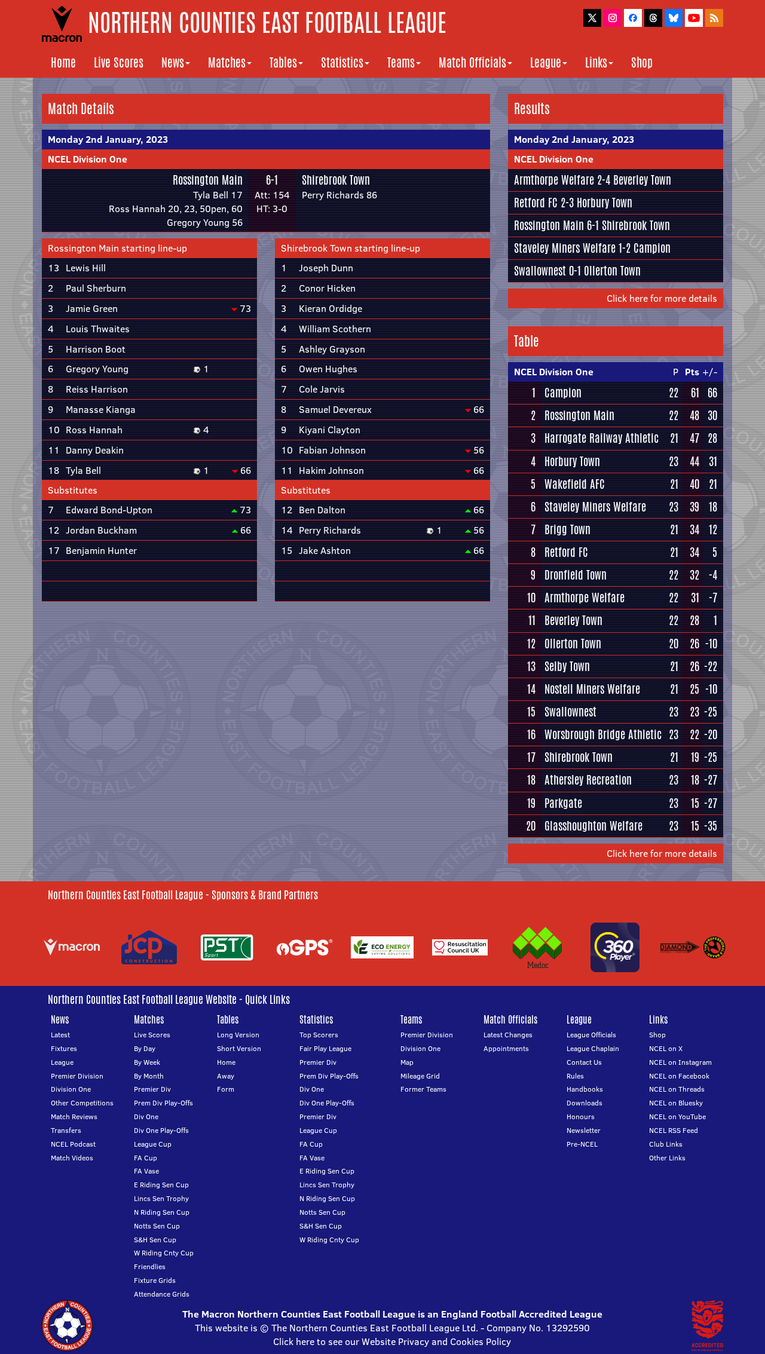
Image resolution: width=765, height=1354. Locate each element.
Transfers (66, 1130)
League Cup (153, 1144)
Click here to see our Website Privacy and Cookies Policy (392, 1341)
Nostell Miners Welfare (592, 689)
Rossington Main (208, 179)
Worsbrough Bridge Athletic (603, 734)
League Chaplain (593, 1048)
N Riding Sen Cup (161, 1212)
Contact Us (584, 1062)
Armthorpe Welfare (554, 179)
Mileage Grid (420, 1076)
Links (596, 62)
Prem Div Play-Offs (163, 1103)
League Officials (591, 1035)
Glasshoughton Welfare (593, 825)
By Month (149, 1076)
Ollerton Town (612, 270)
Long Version (238, 1035)
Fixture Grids (155, 1280)
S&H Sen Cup (155, 1239)
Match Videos (72, 1158)
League (545, 62)
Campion (652, 248)
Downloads (584, 1103)
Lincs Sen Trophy (161, 1198)
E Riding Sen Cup (161, 1185)
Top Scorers (318, 1035)
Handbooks (585, 1089)
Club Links (666, 1144)
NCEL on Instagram (680, 1062)
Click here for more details (662, 298)
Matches (227, 62)
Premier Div (152, 1089)
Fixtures (64, 1048)
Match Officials (472, 62)
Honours (581, 1116)
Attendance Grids (161, 1294)
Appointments (506, 1048)
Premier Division (77, 1076)
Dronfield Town (575, 574)
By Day (144, 1048)
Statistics (342, 62)
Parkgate (563, 803)
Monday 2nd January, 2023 (108, 139)
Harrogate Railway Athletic (601, 438)
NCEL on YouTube (677, 1116)
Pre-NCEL (582, 1144)
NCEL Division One (87, 159)
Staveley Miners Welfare (565, 248)
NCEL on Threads (677, 1089)
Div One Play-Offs (161, 1130)
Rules (575, 1076)
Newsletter (584, 1130)
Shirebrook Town (336, 179)
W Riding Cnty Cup (164, 1253)
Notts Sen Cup (157, 1226)
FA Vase (146, 1171)
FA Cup (145, 1158)
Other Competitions (82, 1103)
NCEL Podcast (73, 1144)
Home (63, 62)
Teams (401, 62)
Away (225, 1076)
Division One (71, 1089)
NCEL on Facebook (679, 1076)
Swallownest (540, 270)
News (172, 62)
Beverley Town (642, 179)
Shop (642, 62)
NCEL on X (666, 1048)
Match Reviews (74, 1116)
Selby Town (567, 666)
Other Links (667, 1158)
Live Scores (118, 62)
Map (407, 1062)
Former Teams (423, 1089)
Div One (146, 1116)
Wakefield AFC (574, 484)
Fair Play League (325, 1048)
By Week (147, 1062)
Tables (283, 62)
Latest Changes (508, 1035)
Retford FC (536, 202)
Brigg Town (567, 529)
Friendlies (150, 1266)
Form (225, 1089)
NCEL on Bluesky (676, 1103)
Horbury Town (604, 202)
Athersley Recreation (588, 779)
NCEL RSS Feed (673, 1130)
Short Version (239, 1048)
